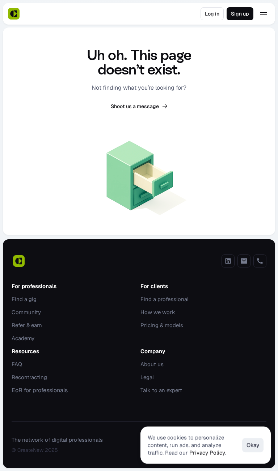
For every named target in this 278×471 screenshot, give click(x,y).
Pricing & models (161, 325)
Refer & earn (27, 325)
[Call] (259, 260)
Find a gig (24, 299)
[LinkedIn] (228, 260)
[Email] (243, 260)
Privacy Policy (207, 452)
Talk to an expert (161, 390)
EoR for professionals (40, 390)
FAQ (17, 364)
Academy (23, 338)
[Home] (14, 14)
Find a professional (164, 299)
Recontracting (29, 377)
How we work (157, 312)
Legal (147, 377)
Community (26, 312)
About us (152, 364)
